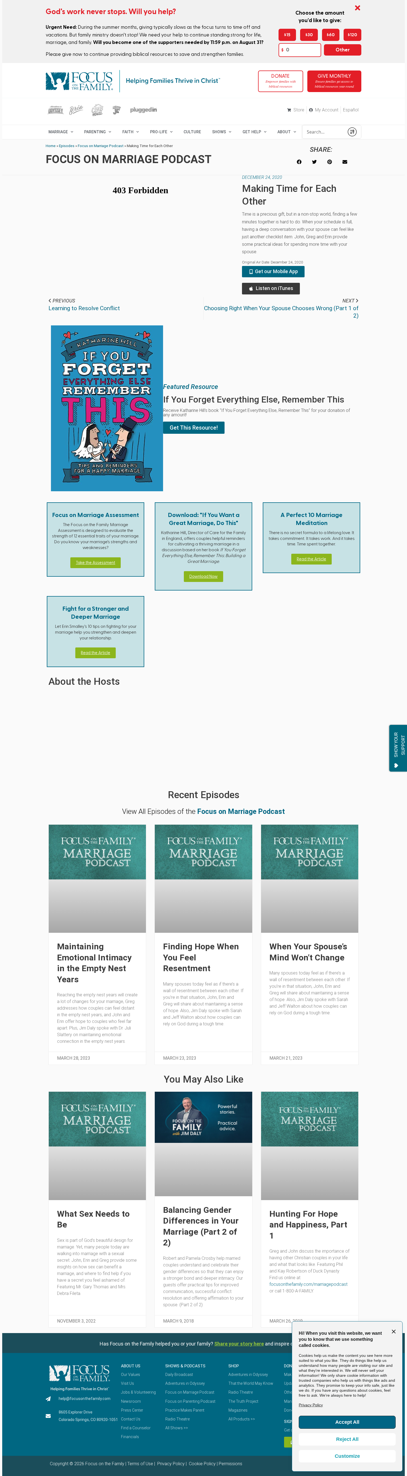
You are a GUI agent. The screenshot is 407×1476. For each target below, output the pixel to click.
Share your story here (239, 1344)
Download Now (203, 576)
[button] (299, 162)
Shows (219, 132)
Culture (192, 132)
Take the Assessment (95, 563)
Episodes (66, 145)
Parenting (95, 132)
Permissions (230, 1463)
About (284, 132)
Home (51, 145)
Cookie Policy (202, 1463)
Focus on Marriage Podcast (100, 145)
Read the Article (311, 559)
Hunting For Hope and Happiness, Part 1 (308, 1224)
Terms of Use (140, 1463)
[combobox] (323, 132)
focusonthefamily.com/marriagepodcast (308, 1284)
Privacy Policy (170, 1463)
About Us (130, 1365)
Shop (233, 1365)
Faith (127, 132)
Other (343, 50)
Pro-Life (158, 132)
